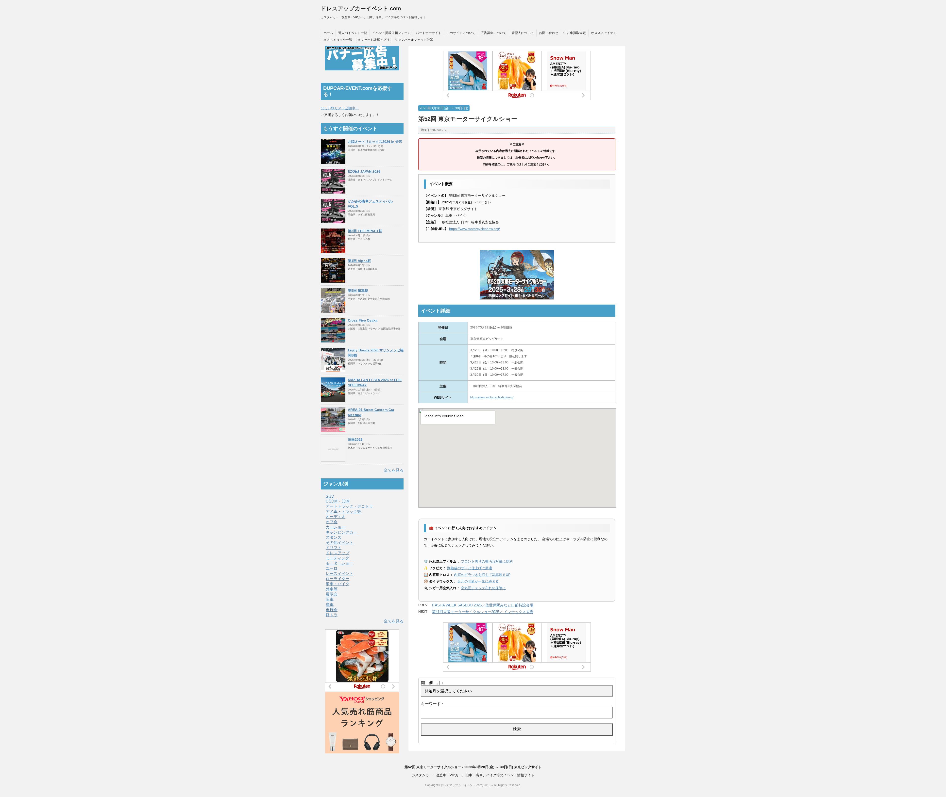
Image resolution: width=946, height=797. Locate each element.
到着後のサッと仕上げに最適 (469, 568)
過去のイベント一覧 (352, 33)
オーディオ (335, 517)
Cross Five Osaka (362, 320)
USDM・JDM (338, 501)
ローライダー (337, 579)
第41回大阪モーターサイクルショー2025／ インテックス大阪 (482, 612)
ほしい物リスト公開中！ (340, 108)
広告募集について (493, 33)
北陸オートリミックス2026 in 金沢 (375, 142)
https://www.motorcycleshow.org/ (474, 229)
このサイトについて (461, 33)
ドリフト (333, 548)
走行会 (332, 610)
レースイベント (339, 573)
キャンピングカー (341, 532)
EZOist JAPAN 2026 (364, 171)
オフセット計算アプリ (373, 40)
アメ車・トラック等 (343, 511)
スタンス (333, 537)
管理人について (522, 33)
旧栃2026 (355, 439)
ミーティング (337, 558)
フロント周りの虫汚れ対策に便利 (487, 561)
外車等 (332, 589)
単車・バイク (337, 584)
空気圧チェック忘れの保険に (483, 588)
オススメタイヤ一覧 (337, 40)
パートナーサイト (428, 33)
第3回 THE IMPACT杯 (365, 231)
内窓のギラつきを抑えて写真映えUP (482, 575)
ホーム (328, 33)
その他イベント (339, 542)
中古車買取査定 (574, 33)
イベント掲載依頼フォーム (391, 33)
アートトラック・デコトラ (349, 506)
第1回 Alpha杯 (359, 261)
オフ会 (332, 522)
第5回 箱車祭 (358, 291)
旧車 (330, 599)
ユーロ (332, 568)
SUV (330, 496)
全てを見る (394, 470)
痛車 (330, 604)
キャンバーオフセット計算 (414, 40)
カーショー (335, 527)
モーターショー (339, 563)
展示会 (332, 594)
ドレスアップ (337, 553)
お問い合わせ (548, 33)
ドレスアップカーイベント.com (361, 8)
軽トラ (332, 615)
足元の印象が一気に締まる (478, 581)
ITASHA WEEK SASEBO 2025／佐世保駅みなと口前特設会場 (482, 605)
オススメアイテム (604, 33)
